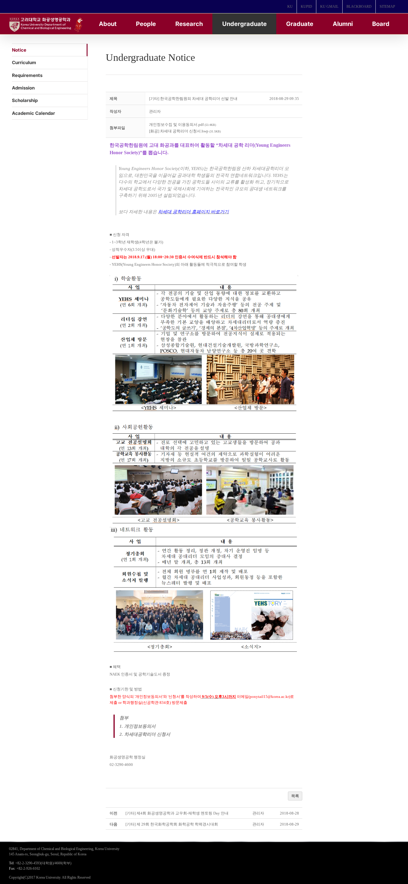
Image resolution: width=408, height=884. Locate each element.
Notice (19, 50)
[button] (155, 111)
